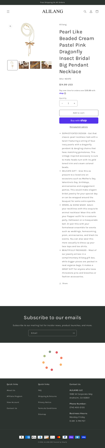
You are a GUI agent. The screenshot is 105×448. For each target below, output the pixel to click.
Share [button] (65, 283)
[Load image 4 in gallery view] (46, 65)
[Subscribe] (74, 333)
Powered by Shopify (60, 442)
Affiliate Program (14, 396)
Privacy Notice (44, 402)
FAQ (40, 390)
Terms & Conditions (47, 408)
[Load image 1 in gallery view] (12, 65)
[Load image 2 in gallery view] (24, 65)
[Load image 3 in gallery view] (35, 65)
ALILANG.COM (48, 442)
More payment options (79, 127)
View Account (13, 402)
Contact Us (12, 408)
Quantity (62, 98)
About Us (11, 390)
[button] (8, 11)
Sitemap (42, 414)
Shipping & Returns (47, 396)
